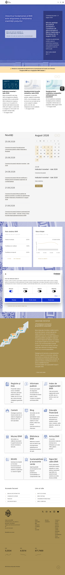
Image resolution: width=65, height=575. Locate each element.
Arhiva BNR (54, 436)
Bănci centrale (41, 496)
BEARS (14, 459)
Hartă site (57, 537)
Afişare (56, 295)
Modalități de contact (9, 532)
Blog (32, 410)
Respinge (14, 299)
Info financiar (17, 258)
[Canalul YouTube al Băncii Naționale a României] (46, 513)
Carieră (14, 410)
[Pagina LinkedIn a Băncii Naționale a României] (50, 513)
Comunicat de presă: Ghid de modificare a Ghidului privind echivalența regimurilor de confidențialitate (16, 179)
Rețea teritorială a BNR (37, 522)
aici (31, 36)
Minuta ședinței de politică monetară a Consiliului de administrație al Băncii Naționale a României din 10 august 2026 (53, 29)
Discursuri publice (12, 501)
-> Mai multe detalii (40, 372)
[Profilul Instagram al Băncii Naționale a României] (54, 513)
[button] (63, 2)
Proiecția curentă (42, 258)
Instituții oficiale (41, 493)
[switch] (25, 291)
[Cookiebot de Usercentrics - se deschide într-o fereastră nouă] (54, 274)
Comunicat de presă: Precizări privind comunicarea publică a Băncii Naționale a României (16, 149)
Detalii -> (42, 70)
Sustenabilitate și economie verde (36, 461)
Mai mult (39, 186)
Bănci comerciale (41, 501)
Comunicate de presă (12, 496)
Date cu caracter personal (57, 525)
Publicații (9, 498)
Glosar (56, 536)
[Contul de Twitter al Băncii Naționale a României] (43, 513)
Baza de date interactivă (13, 493)
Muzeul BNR (16, 436)
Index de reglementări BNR (54, 386)
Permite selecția (32, 299)
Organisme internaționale (43, 498)
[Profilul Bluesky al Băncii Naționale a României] (58, 513)
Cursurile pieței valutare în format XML (17, 306)
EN (60, 2)
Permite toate (51, 299)
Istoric (9, 258)
